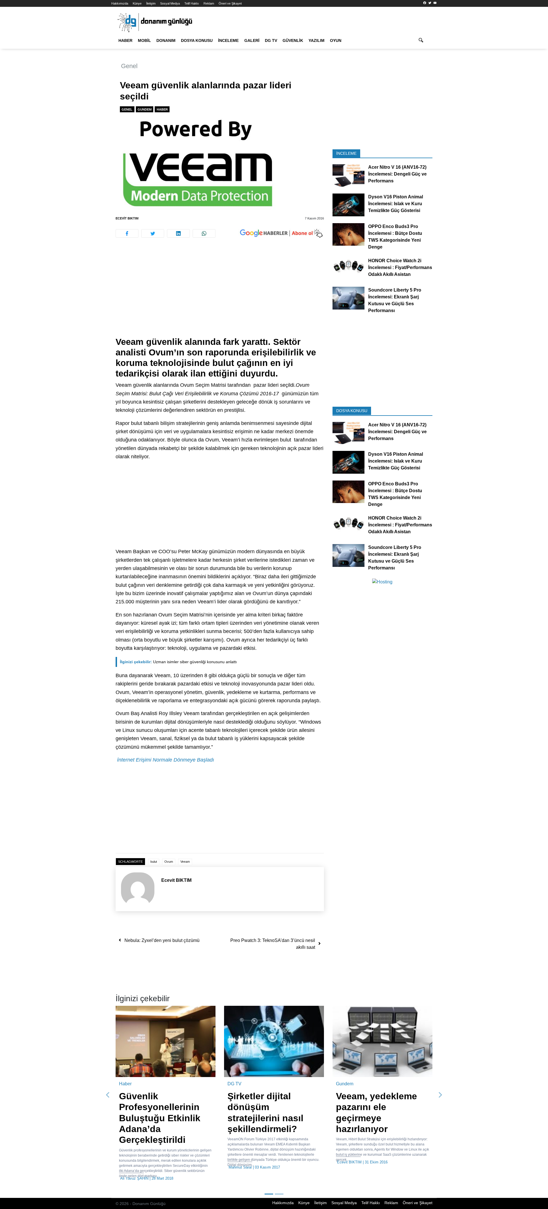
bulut (153, 861)
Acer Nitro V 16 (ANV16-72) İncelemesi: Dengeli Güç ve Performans (397, 174)
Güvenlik (293, 40)
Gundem (145, 109)
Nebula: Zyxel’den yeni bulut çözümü (162, 940)
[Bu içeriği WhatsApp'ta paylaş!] (204, 233)
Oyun (335, 40)
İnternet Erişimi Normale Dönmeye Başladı (165, 760)
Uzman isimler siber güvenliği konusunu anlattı (178, 662)
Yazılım (317, 40)
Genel (129, 66)
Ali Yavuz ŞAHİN (134, 1178)
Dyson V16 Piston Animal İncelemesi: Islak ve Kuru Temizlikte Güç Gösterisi (395, 203)
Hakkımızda (119, 3)
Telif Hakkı (191, 3)
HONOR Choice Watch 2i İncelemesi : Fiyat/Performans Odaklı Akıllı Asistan (400, 267)
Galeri (251, 40)
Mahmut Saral (240, 1167)
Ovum (168, 861)
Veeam (185, 861)
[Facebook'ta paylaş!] (127, 233)
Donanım (166, 40)
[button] (108, 1095)
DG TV (271, 40)
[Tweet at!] (153, 233)
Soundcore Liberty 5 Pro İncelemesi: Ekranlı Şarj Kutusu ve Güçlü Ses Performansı (394, 300)
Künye (137, 3)
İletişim (151, 3)
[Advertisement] (85, 102)
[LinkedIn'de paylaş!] (178, 233)
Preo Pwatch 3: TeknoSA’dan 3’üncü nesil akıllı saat (272, 944)
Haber (125, 40)
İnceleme (228, 40)
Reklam (209, 3)
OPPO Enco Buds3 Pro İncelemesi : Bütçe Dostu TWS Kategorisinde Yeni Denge (395, 236)
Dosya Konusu (197, 40)
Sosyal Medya (170, 3)
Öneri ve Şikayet (230, 3)
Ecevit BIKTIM (127, 218)
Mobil (144, 40)
